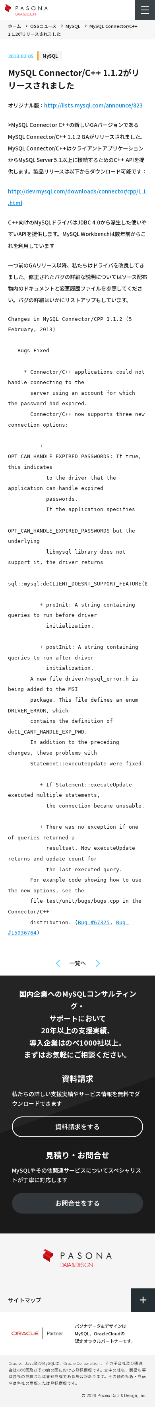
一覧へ (77, 963)
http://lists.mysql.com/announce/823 (93, 105)
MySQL (73, 26)
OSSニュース (43, 26)
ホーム (14, 26)
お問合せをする (77, 1203)
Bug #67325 (94, 922)
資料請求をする (77, 1126)
